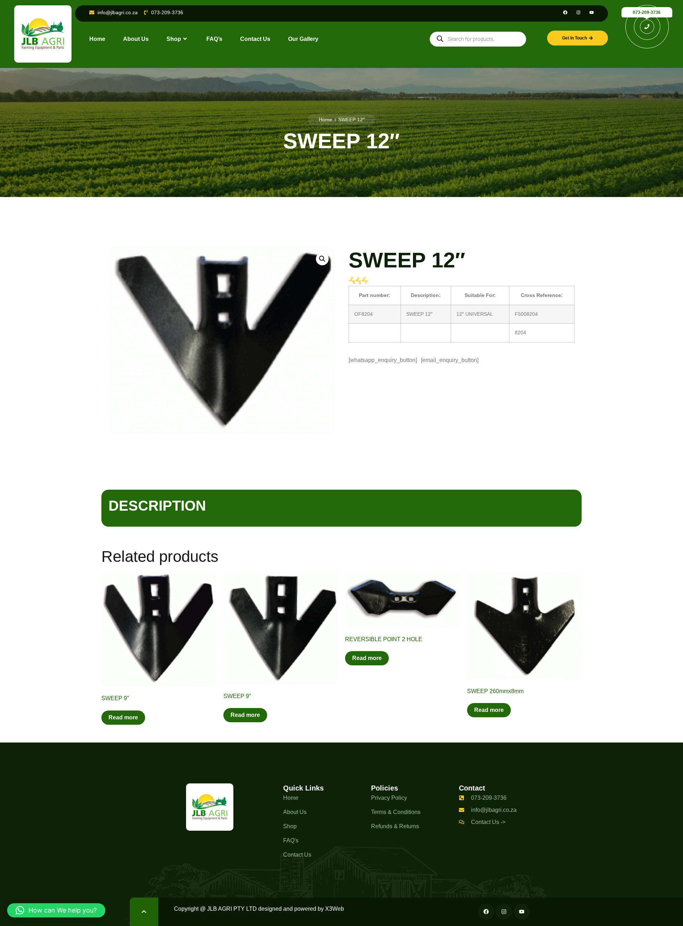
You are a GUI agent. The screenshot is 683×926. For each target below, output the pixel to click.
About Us (136, 39)
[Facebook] (565, 12)
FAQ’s (214, 39)
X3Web (334, 909)
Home (97, 39)
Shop (173, 39)
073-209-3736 (647, 12)
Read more (123, 717)
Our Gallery (303, 39)
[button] (322, 258)
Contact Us (255, 39)
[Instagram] (578, 12)
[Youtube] (591, 12)
